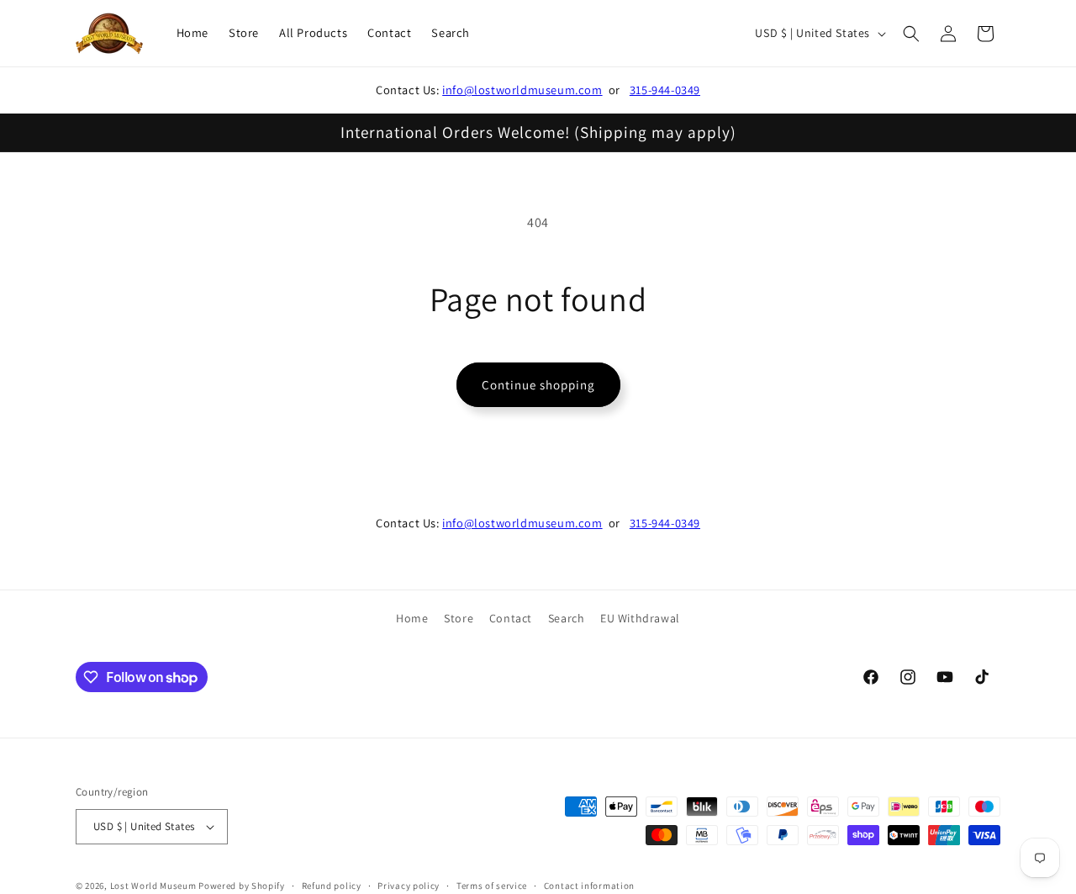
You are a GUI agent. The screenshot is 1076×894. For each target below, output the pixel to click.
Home (412, 618)
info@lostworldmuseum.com (522, 90)
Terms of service (491, 885)
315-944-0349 (665, 90)
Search (566, 618)
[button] (911, 33)
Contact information (589, 885)
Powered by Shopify (241, 885)
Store (458, 618)
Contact (510, 618)
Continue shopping (538, 385)
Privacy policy (408, 885)
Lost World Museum (153, 885)
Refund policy (331, 885)
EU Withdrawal (640, 618)
